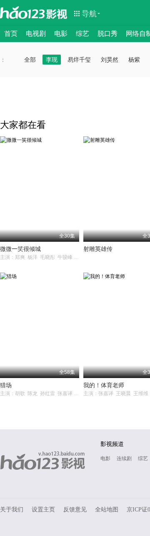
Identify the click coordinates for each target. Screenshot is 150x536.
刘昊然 (109, 59)
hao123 (22, 12)
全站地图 (106, 509)
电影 (61, 33)
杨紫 (134, 59)
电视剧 (36, 33)
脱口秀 (108, 33)
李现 (52, 59)
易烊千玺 (79, 59)
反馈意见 (75, 509)
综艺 (82, 33)
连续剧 (124, 458)
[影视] (57, 13)
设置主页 (43, 509)
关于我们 (11, 509)
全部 (30, 59)
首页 (11, 33)
